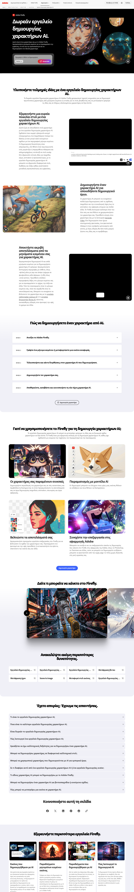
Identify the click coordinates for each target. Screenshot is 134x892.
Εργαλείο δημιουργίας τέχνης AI (82, 670)
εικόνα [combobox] (18, 61)
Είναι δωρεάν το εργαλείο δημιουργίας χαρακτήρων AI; (35, 731)
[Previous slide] (27, 613)
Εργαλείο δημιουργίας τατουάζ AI (111, 678)
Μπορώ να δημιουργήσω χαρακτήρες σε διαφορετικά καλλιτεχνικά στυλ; (43, 753)
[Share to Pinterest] (71, 811)
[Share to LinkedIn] (63, 811)
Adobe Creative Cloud (13, 7)
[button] (121, 2)
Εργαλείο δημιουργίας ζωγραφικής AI (53, 670)
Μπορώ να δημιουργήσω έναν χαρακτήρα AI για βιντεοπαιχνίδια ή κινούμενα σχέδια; (49, 782)
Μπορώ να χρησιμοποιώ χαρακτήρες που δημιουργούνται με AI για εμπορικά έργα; (48, 760)
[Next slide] (107, 613)
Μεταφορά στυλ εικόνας (79, 678)
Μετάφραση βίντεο (106, 670)
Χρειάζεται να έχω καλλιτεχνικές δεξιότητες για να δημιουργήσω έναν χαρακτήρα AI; (48, 746)
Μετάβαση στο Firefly (112, 3)
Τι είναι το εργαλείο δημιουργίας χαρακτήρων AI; (32, 717)
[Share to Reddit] (78, 811)
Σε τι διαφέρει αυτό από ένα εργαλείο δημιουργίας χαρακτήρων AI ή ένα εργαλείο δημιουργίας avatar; (57, 768)
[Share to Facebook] (47, 811)
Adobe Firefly (34, 3)
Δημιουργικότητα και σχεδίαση (18, 3)
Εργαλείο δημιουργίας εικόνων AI (23, 670)
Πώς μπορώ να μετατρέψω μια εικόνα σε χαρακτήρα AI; (35, 789)
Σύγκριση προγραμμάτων (82, 3)
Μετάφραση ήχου (18, 678)
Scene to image (46, 678)
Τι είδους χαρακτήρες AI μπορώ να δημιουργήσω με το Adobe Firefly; (42, 775)
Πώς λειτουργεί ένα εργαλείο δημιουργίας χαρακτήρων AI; (37, 738)
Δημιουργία (44, 3)
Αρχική (3, 7)
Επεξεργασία (55, 3)
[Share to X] (55, 811)
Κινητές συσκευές (67, 3)
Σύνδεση (128, 3)
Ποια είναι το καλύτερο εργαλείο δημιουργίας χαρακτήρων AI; (38, 724)
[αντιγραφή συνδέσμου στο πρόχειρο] (86, 811)
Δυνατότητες (31, 7)
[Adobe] (5, 3)
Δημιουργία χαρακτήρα (68, 402)
